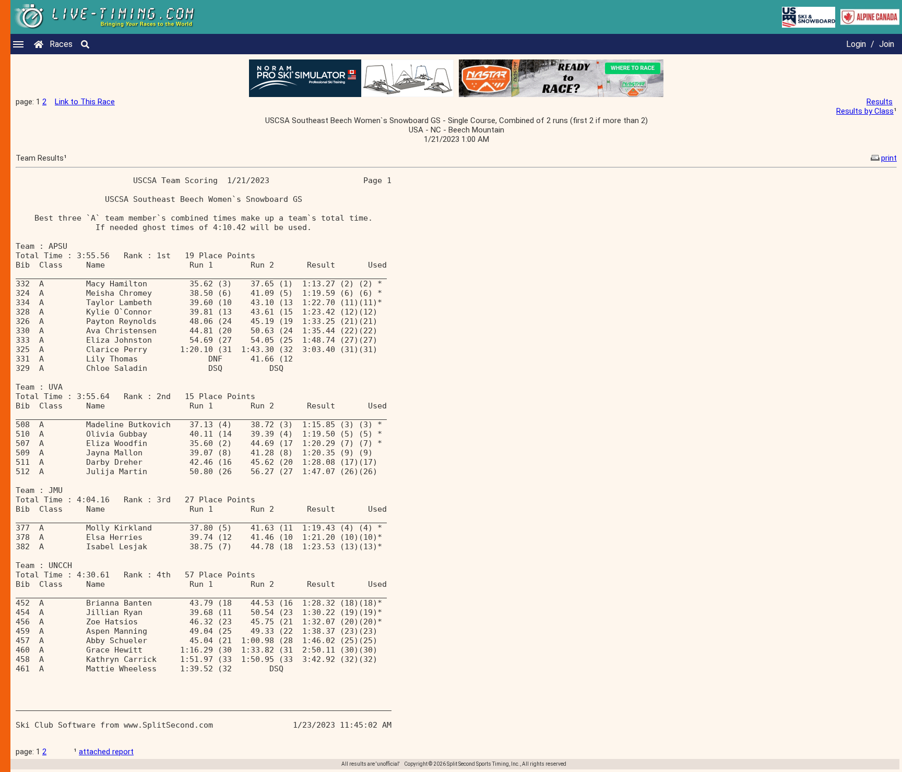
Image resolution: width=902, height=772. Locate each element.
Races (61, 44)
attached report (106, 751)
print (889, 158)
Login (856, 44)
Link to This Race (85, 101)
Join (886, 44)
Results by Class (865, 111)
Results (880, 101)
